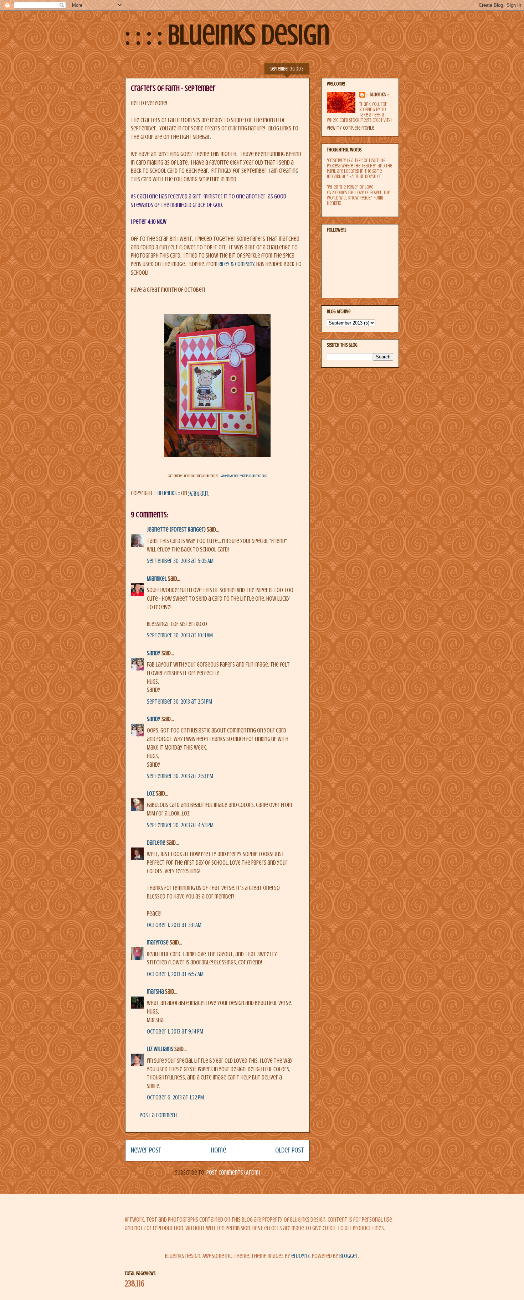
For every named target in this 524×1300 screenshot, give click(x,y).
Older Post (289, 1150)
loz (151, 793)
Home (218, 1150)
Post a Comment (159, 1115)
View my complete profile (350, 128)
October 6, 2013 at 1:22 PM (175, 1097)
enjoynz (300, 1256)
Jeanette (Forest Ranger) (177, 529)
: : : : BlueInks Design (227, 35)
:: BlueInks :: (377, 94)
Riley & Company (236, 264)
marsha (155, 991)
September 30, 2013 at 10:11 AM (180, 635)
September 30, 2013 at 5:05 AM (180, 561)
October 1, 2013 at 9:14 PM (175, 1031)
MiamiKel (157, 578)
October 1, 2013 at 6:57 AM (175, 974)
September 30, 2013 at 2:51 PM (179, 701)
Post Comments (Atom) (233, 1172)
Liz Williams (160, 1049)
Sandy (153, 653)
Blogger (348, 1256)
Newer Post (146, 1150)
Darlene (156, 842)
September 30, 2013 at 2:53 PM (180, 776)
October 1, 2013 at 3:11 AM (174, 925)
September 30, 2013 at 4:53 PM (180, 825)
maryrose (158, 942)
